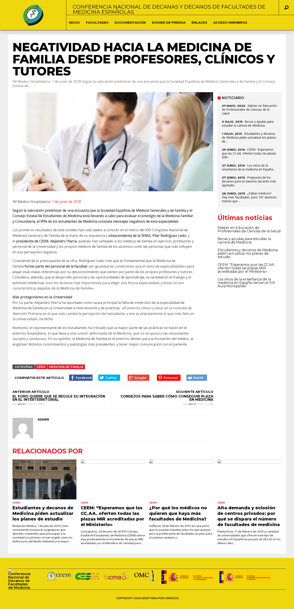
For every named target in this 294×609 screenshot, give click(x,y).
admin (21, 403)
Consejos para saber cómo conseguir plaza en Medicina (167, 398)
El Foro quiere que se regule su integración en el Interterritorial (58, 398)
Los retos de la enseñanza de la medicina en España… (248, 167)
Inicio (74, 22)
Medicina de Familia (66, 367)
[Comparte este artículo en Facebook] (81, 378)
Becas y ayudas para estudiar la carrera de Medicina (248, 123)
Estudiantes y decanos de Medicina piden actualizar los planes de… (249, 137)
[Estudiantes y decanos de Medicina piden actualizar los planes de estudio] (44, 479)
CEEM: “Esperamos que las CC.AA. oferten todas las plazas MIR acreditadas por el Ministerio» (246, 268)
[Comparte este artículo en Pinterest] (168, 378)
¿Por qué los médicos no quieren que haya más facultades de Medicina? (178, 513)
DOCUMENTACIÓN (130, 22)
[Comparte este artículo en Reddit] (196, 378)
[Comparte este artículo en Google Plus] (138, 378)
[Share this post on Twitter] (109, 378)
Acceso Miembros (230, 22)
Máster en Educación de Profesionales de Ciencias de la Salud (249, 109)
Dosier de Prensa (169, 22)
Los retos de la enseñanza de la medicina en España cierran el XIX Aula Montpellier (246, 282)
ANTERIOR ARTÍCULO (30, 392)
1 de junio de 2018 (66, 201)
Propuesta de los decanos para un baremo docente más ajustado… (249, 181)
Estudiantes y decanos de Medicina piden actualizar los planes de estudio (248, 253)
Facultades (97, 22)
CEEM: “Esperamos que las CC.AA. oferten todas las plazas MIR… (249, 153)
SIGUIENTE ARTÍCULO (194, 392)
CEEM (41, 367)
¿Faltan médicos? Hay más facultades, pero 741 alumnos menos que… (249, 197)
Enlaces (199, 22)
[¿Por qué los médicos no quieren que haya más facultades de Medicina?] (181, 479)
